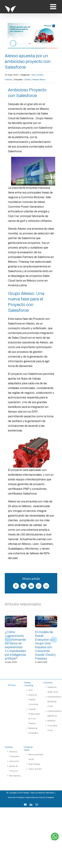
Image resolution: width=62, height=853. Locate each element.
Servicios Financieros (14, 754)
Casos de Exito (35, 769)
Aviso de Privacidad (16, 797)
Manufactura (14, 776)
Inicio (30, 690)
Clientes (27, 79)
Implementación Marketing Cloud (54, 701)
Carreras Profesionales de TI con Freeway (34, 716)
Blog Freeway (34, 764)
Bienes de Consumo (13, 768)
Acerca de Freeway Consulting (33, 699)
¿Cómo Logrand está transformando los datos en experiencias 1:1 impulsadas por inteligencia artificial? (16, 621)
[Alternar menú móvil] (53, 6)
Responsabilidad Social (35, 756)
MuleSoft (51, 721)
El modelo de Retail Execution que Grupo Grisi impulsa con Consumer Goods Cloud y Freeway (46, 621)
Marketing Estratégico (33, 730)
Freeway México (39, 79)
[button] (8, 640)
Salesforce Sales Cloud (53, 689)
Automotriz (14, 761)
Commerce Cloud (52, 727)
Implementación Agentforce (54, 713)
